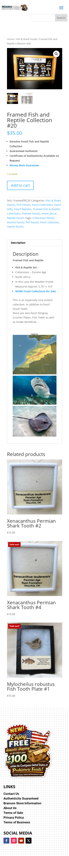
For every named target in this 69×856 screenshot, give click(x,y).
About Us (10, 808)
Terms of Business (16, 822)
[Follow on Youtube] (21, 841)
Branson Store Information (22, 803)
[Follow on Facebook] (6, 841)
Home (10, 39)
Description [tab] (18, 242)
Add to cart (20, 185)
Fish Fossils (23, 204)
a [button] (61, 8)
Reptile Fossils (15, 218)
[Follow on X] (28, 841)
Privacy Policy (13, 817)
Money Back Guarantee (24, 165)
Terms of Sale (13, 813)
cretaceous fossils (43, 218)
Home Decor (49, 213)
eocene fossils (15, 222)
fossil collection (49, 222)
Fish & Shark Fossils (26, 39)
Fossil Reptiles (23, 209)
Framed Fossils (31, 213)
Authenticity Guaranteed (20, 798)
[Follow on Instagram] (14, 841)
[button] (56, 54)
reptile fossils (15, 226)
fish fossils (32, 222)
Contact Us (11, 793)
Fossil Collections (42, 204)
